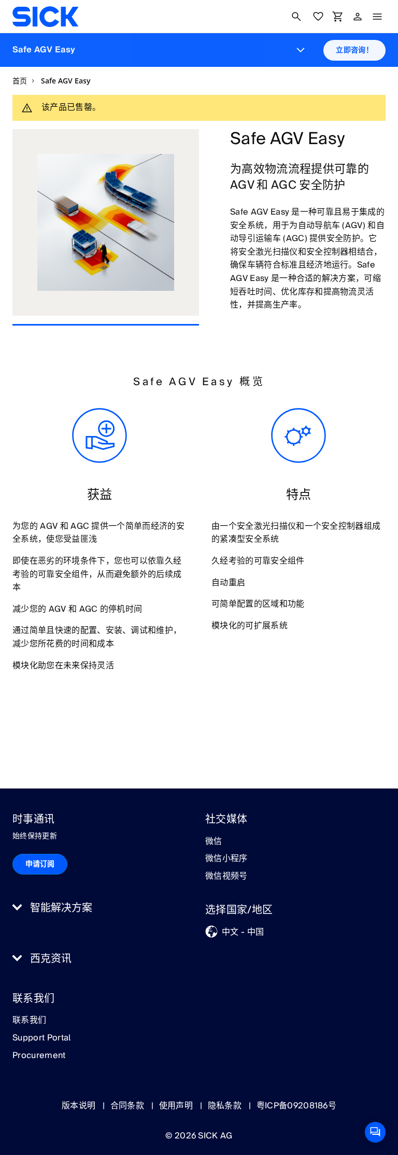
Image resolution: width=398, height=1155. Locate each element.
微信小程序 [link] (226, 859)
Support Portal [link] (41, 1038)
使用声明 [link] (177, 1105)
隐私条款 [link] (226, 1105)
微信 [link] (213, 842)
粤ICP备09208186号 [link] (296, 1105)
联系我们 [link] (29, 1020)
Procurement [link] (39, 1056)
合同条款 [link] (128, 1105)
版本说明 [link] (80, 1105)
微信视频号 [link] (226, 876)
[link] (45, 16)
